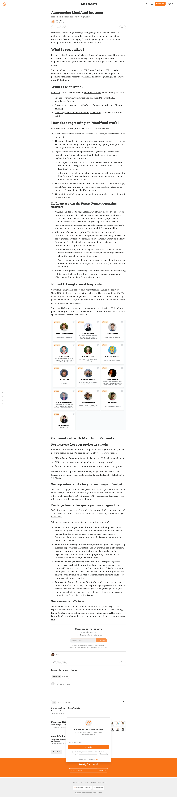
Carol (58, 743)
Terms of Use (98, 752)
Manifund (59, 20)
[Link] (48, 49)
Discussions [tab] (67, 702)
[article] (88, 712)
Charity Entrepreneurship (97, 105)
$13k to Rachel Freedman (67, 458)
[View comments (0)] (60, 27)
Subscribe (160, 4)
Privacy (87, 782)
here (80, 453)
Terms (93, 782)
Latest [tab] (59, 702)
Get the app (98, 788)
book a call (56, 516)
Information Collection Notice (88, 754)
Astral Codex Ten (87, 97)
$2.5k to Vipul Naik (64, 466)
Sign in (170, 4)
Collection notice (101, 782)
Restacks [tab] (65, 677)
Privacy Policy (104, 754)
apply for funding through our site (92, 39)
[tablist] (60, 677)
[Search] (147, 4)
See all (55, 752)
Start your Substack (83, 788)
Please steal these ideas (59, 711)
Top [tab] (53, 702)
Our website (57, 128)
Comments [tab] (56, 677)
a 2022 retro (109, 70)
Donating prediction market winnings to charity (78, 112)
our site (103, 444)
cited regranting (103, 76)
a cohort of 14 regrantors (84, 289)
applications (73, 489)
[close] (108, 720)
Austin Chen (60, 713)
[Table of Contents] (2, 398)
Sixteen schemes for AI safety (65, 708)
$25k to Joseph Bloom (65, 462)
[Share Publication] (152, 4)
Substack (78, 793)
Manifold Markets (92, 92)
